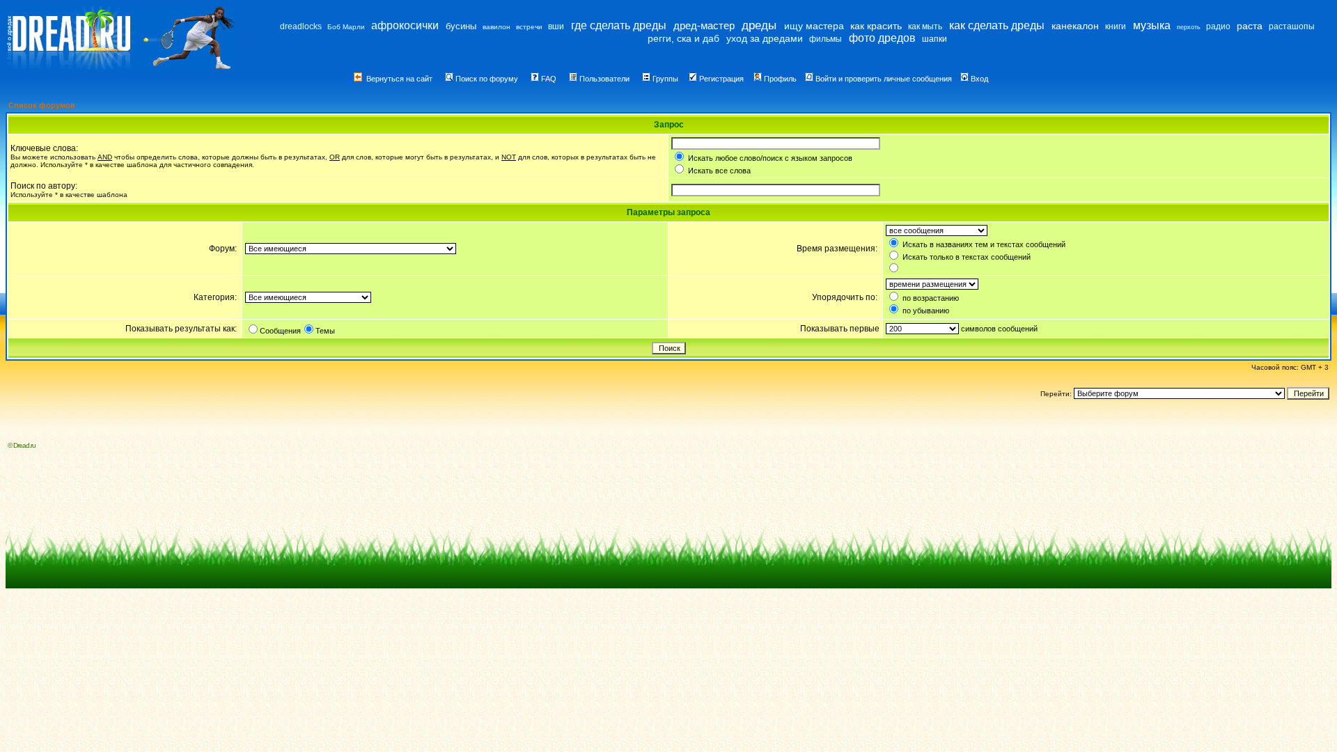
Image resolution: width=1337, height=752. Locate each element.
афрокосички (405, 25)
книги (1115, 26)
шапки (934, 39)
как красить (876, 25)
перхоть (1189, 27)
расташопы (1292, 26)
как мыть (925, 26)
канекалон (1075, 25)
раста (1249, 25)
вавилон (496, 27)
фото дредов (882, 38)
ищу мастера (814, 25)
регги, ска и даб (683, 38)
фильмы (825, 39)
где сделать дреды (618, 25)
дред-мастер (704, 25)
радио (1218, 26)
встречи (529, 27)
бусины (461, 26)
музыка (1152, 25)
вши (556, 26)
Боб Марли (346, 27)
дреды (759, 25)
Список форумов (41, 105)
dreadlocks (301, 26)
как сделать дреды (997, 25)
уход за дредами (764, 38)
